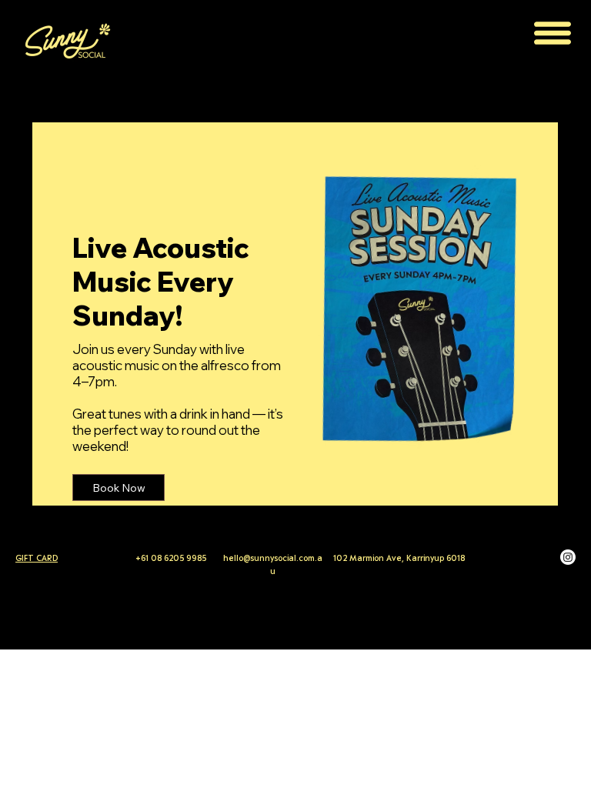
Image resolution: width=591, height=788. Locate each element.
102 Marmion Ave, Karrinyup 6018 (399, 558)
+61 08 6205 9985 (172, 558)
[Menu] (552, 33)
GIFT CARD (36, 558)
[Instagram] (568, 557)
